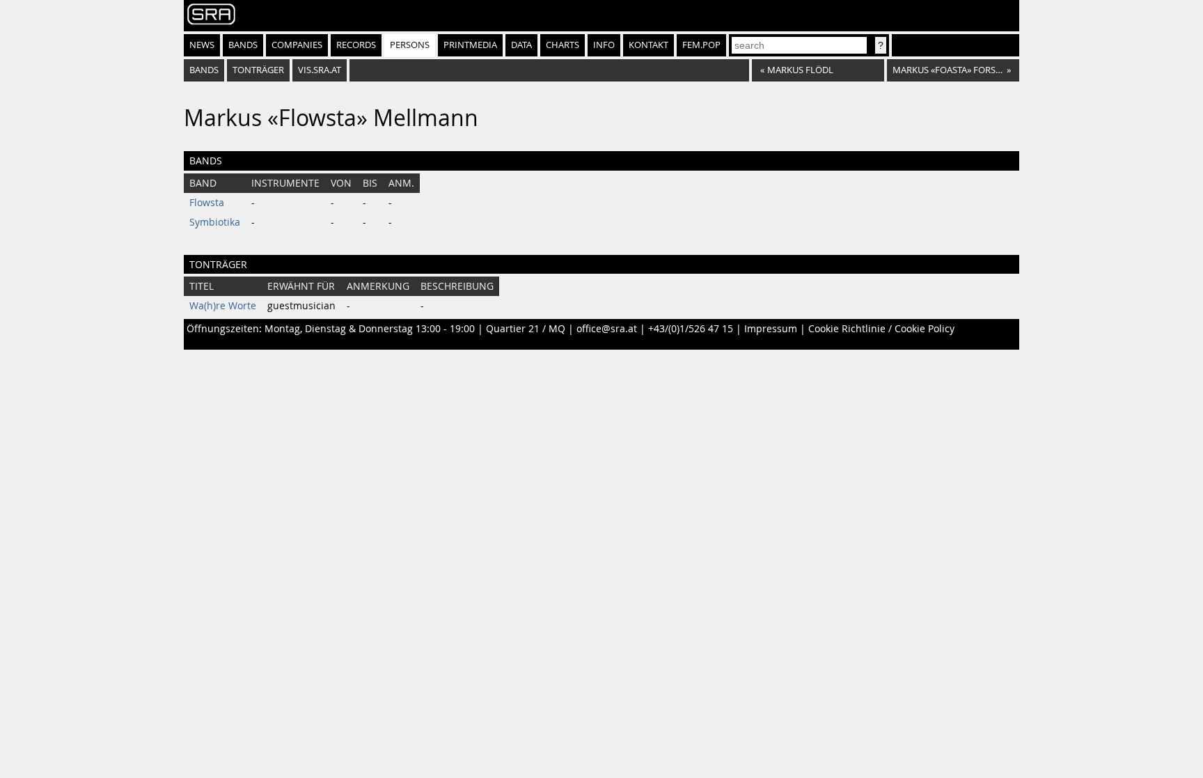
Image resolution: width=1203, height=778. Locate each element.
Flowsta (206, 202)
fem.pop (701, 45)
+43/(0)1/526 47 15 (690, 328)
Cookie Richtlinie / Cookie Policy (881, 328)
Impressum (770, 328)
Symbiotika (214, 222)
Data (521, 45)
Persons (410, 45)
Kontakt (648, 45)
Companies (297, 45)
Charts (562, 45)
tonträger (258, 70)
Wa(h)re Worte (222, 305)
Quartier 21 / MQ (525, 328)
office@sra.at (606, 328)
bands (204, 70)
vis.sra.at (319, 70)
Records (356, 45)
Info (604, 45)
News (201, 45)
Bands (243, 45)
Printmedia (470, 45)
